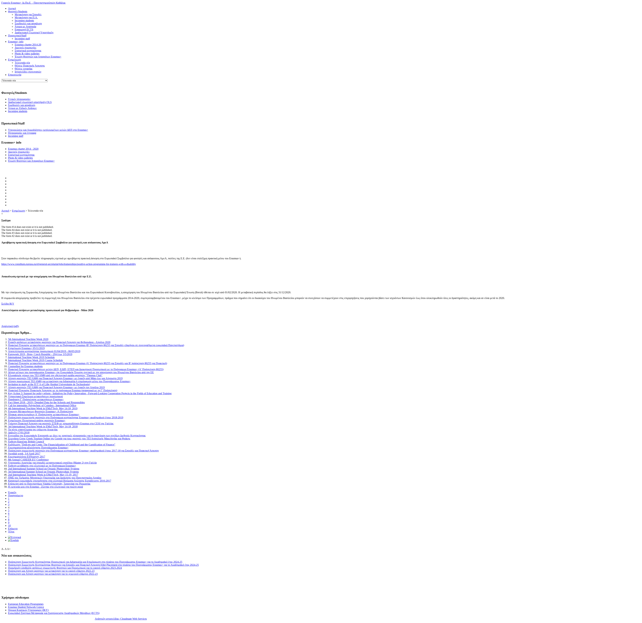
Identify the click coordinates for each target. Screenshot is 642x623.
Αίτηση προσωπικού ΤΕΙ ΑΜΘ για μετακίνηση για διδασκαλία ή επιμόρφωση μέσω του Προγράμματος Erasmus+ (69, 381)
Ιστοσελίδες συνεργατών (28, 71)
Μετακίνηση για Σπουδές (28, 14)
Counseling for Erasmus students (25, 366)
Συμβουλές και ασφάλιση (28, 23)
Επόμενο (13, 528)
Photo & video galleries (27, 53)
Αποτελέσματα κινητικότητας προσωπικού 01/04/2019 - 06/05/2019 (44, 351)
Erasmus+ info (15, 41)
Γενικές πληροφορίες (19, 99)
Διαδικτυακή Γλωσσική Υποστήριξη (34, 32)
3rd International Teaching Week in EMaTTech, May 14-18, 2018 (43, 426)
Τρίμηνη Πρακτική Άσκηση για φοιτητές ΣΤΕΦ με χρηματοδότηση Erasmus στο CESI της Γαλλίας (61, 423)
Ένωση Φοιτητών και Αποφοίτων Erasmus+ (38, 56)
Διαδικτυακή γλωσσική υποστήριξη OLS (30, 102)
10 (9, 525)
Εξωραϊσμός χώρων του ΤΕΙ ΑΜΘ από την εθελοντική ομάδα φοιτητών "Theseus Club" (55, 375)
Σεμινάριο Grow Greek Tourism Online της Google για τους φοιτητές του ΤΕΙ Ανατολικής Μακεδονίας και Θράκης (69, 438)
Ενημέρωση (14, 59)
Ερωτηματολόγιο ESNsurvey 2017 (26, 456)
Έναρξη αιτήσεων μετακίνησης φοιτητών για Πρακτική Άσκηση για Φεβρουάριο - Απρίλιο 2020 (59, 342)
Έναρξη (12, 492)
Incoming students (24, 20)
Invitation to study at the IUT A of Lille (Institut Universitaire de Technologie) (49, 384)
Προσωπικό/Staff (17, 35)
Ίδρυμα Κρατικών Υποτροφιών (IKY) (28, 610)
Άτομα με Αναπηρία (25, 26)
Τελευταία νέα (22, 62)
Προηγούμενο (15, 495)
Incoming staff (22, 38)
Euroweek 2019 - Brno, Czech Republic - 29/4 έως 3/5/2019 (40, 354)
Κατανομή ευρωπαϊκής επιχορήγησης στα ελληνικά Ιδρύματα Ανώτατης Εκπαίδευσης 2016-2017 (59, 480)
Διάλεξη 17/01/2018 (18, 432)
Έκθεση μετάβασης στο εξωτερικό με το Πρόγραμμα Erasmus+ (42, 465)
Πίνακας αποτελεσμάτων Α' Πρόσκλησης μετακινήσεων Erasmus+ (43, 414)
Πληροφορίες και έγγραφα (22, 132)
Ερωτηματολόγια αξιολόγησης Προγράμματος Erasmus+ (38, 447)
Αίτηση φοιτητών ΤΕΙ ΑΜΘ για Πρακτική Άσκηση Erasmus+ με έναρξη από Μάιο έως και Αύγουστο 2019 (65, 378)
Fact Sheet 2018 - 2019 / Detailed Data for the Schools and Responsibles (46, 402)
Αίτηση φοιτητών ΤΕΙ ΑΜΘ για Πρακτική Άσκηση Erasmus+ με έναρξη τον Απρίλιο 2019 (56, 387)
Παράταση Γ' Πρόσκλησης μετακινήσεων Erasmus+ (36, 399)
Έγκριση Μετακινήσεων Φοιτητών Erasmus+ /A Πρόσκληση (40, 411)
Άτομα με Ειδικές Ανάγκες (22, 108)
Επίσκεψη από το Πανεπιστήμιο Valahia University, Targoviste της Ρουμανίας (49, 483)
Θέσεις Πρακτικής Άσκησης (30, 65)
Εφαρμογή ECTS (24, 29)
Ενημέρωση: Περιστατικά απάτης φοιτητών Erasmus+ (36, 420)
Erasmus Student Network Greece (26, 607)
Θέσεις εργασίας (23, 68)
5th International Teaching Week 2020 (28, 339)
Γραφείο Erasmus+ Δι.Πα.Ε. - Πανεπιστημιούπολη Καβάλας (33, 2)
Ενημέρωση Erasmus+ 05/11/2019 (26, 348)
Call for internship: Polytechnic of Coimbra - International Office (42, 405)
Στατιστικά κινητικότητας (28, 50)
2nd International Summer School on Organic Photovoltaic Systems (43, 468)
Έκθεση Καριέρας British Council (26, 441)
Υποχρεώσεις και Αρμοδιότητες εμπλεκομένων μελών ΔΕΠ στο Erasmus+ (48, 129)
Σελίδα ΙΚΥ (7, 303)
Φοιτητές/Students (17, 11)
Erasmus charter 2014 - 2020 (23, 148)
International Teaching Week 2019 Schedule (31, 357)
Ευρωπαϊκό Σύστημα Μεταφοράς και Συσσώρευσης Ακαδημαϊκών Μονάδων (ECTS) (53, 613)
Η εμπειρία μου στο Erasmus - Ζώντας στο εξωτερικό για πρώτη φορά (45, 486)
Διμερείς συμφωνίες (25, 47)
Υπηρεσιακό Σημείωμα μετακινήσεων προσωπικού (35, 396)
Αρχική (12, 8)
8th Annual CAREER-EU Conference (28, 459)
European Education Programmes (25, 604)
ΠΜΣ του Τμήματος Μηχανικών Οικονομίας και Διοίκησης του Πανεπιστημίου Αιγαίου (54, 477)
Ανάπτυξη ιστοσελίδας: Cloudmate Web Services (121, 618)
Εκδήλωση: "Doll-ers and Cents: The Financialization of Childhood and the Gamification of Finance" (61, 444)
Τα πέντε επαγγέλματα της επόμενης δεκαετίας (33, 429)
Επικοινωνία (14, 74)
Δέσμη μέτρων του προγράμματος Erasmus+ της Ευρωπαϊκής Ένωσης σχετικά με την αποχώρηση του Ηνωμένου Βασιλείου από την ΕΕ (81, 372)
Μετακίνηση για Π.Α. (26, 17)
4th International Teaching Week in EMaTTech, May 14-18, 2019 (42, 408)
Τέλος (11, 531)
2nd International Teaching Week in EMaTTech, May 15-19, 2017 (43, 474)
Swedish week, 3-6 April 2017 (24, 453)
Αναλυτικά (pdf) (10, 326)
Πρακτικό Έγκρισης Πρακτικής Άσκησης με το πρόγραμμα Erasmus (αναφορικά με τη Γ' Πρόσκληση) (62, 390)
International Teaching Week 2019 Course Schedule (35, 360)
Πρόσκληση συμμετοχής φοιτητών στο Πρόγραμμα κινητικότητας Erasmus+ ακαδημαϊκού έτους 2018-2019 (65, 417)
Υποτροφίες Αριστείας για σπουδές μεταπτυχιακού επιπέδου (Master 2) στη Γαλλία (52, 462)
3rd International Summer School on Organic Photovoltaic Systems (43, 471)
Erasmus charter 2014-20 (28, 44)
